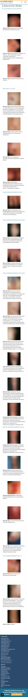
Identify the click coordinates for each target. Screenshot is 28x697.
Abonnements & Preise (5, 669)
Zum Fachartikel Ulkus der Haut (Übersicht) (12, 8)
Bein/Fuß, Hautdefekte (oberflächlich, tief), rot (13, 427)
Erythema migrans (4, 681)
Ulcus (2, 686)
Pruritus (2, 684)
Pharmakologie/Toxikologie (6, 649)
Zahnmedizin (3, 652)
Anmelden (8, 667)
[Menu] (25, 2)
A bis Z (7, 638)
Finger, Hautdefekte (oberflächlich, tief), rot (12, 192)
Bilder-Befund (3, 656)
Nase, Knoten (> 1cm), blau (9, 88)
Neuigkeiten (3, 666)
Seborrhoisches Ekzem (5, 685)
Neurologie (3, 648)
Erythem (2, 680)
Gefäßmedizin (4, 642)
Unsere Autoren (4, 670)
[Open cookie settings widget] (2, 694)
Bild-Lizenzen (3, 674)
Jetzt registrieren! (16, 694)
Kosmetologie (4, 645)
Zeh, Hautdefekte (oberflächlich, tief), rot (12, 556)
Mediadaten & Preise (5, 676)
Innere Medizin (4, 644)
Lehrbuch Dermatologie (5, 657)
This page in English (6, 658)
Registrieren (3, 667)
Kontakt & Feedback (5, 673)
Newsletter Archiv (4, 672)
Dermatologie (3, 639)
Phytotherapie (4, 650)
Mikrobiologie (3, 646)
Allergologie (3, 638)
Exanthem (3, 682)
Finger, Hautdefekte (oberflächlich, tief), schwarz (14, 220)
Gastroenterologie (4, 641)
